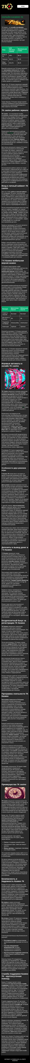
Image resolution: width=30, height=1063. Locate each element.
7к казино (10, 133)
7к (23, 407)
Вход (22, 6)
